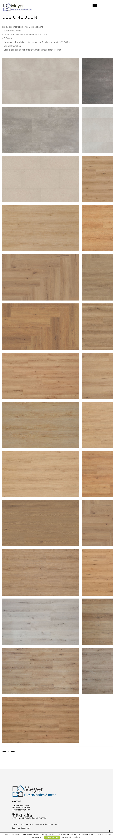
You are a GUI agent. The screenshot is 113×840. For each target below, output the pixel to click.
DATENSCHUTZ (52, 824)
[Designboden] (40, 81)
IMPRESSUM (40, 824)
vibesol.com (25, 828)
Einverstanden (52, 837)
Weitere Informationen (71, 837)
